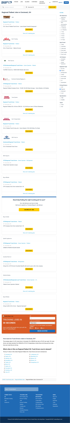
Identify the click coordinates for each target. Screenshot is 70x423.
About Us (55, 396)
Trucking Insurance (40, 408)
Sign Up (60, 2)
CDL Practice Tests (40, 404)
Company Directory (24, 410)
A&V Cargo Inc (6, 155)
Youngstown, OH (35, 362)
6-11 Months (64, 29)
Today (62, 44)
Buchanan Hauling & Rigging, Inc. (18, 79)
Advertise (55, 1)
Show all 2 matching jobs (29, 55)
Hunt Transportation (16, 119)
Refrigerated (64, 72)
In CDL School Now (64, 22)
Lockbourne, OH (34, 354)
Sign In (66, 2)
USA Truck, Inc (15, 137)
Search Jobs (52, 7)
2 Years (62, 33)
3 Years (62, 35)
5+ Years (63, 39)
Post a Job (22, 411)
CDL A (32, 328)
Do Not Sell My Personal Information (19, 419)
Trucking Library (39, 402)
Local (62, 93)
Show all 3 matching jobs (29, 33)
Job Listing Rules (41, 419)
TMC (13, 17)
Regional (63, 89)
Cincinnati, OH (8, 354)
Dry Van (62, 68)
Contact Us (6, 402)
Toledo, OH (7, 362)
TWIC (62, 97)
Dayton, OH (8, 356)
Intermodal (63, 78)
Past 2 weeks (64, 52)
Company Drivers (63, 60)
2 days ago (63, 48)
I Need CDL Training (63, 18)
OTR (62, 87)
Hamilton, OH (8, 358)
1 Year (62, 31)
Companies (34, 1)
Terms (29, 419)
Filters (61, 12)
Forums (16, 1)
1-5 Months (63, 27)
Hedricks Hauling (6, 275)
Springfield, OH (8, 360)
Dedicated (63, 91)
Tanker (62, 74)
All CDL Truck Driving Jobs (8, 379)
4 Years (62, 37)
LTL (62, 80)
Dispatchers (55, 406)
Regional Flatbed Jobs (20, 379)
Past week (63, 50)
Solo (62, 106)
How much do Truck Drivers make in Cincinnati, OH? (19, 338)
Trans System (15, 97)
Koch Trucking (15, 39)
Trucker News (38, 400)
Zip (30, 316)
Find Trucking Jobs (24, 396)
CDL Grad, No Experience (64, 25)
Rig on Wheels (6, 177)
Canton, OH (7, 366)
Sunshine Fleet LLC (7, 256)
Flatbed (62, 70)
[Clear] (22, 7)
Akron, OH (7, 364)
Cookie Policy (34, 419)
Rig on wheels (6, 216)
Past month (63, 54)
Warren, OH (33, 360)
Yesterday (63, 46)
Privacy (9, 419)
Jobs (21, 1)
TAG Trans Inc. (11, 60)
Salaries (27, 1)
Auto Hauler (63, 76)
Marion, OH (33, 358)
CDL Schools (38, 406)
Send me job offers (42, 331)
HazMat (63, 99)
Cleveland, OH (8, 368)
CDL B (37, 328)
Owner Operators (63, 63)
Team (62, 104)
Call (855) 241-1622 (29, 209)
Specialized (63, 82)
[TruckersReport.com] (6, 2)
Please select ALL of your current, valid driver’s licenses (41, 326)
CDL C (43, 328)
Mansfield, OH (34, 356)
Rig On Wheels (6, 296)
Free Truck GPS (39, 398)
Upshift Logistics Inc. (7, 238)
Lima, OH (7, 372)
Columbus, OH (8, 370)
